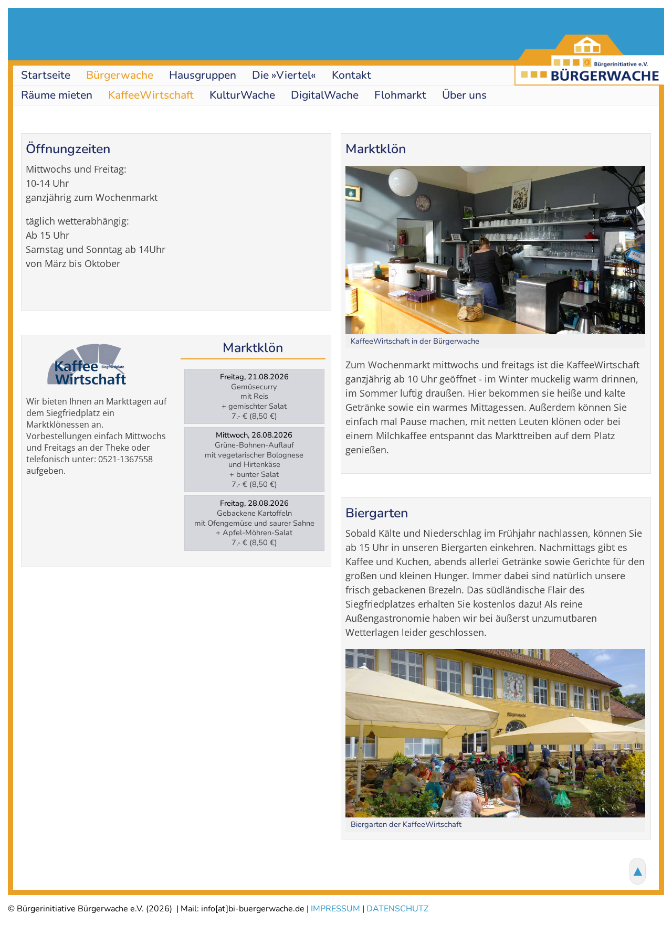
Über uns (464, 95)
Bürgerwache (119, 75)
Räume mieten (56, 95)
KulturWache (242, 95)
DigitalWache (325, 95)
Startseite (45, 75)
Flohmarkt (400, 95)
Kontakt (351, 75)
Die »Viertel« (284, 75)
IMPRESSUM (335, 909)
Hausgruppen (202, 75)
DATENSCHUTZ (397, 909)
